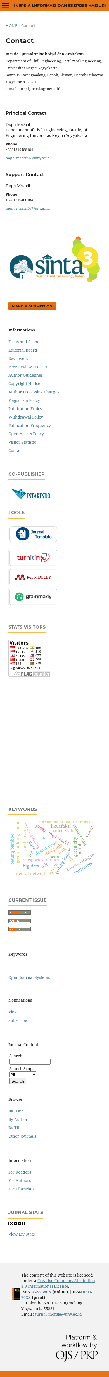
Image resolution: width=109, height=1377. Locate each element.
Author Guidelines (25, 375)
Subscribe (17, 1020)
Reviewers (18, 358)
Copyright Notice (24, 383)
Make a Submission (32, 306)
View (13, 1012)
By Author (18, 1119)
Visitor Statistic (22, 442)
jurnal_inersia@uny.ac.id (58, 1314)
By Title (15, 1127)
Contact (15, 450)
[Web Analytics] (16, 1224)
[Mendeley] (33, 584)
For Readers (19, 1172)
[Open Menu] (5, 5)
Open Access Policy (26, 433)
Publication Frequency (29, 425)
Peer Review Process (27, 366)
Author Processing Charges (33, 392)
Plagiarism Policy (24, 400)
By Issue (16, 1111)
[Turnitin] (33, 565)
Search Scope (22, 1068)
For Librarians (21, 1188)
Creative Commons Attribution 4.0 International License (58, 1283)
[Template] (33, 541)
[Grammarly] (33, 604)
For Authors (19, 1180)
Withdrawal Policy (25, 417)
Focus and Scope (23, 341)
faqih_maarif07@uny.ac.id (28, 157)
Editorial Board (22, 350)
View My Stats (21, 1234)
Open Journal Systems (29, 977)
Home (12, 25)
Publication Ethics (25, 408)
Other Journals (22, 1136)
